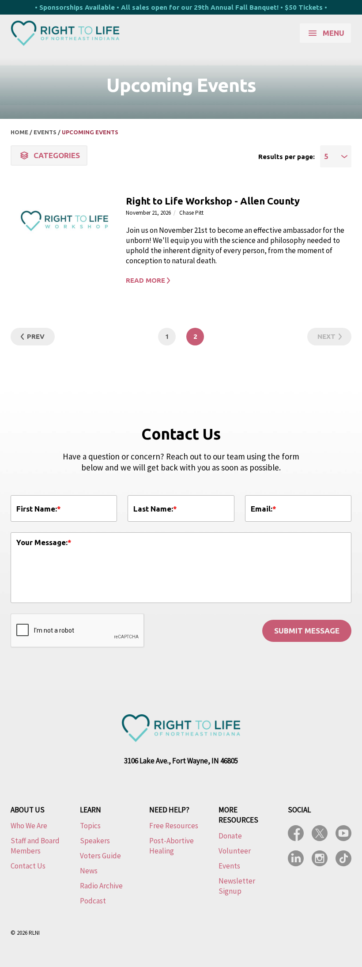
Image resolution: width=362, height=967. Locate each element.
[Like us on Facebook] (296, 833)
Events (45, 132)
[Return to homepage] (65, 33)
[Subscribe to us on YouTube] (343, 833)
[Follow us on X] (320, 833)
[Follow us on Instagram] (320, 858)
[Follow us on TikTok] (343, 858)
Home (19, 132)
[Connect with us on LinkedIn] (296, 858)
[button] (236, 280)
